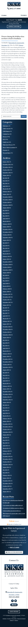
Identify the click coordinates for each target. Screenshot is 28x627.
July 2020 (5, 210)
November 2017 (7, 297)
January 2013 (6, 453)
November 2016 (7, 329)
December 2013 (7, 424)
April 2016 (5, 348)
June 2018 (5, 278)
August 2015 (6, 370)
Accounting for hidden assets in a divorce (13, 508)
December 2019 (7, 229)
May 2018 (5, 280)
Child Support (6, 131)
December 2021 (7, 164)
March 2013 (6, 448)
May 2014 (5, 410)
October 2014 (6, 397)
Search (24, 15)
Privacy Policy (14, 618)
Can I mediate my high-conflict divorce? (13, 505)
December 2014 (7, 391)
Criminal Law (6, 134)
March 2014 (6, 416)
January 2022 (6, 162)
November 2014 (7, 394)
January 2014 (6, 421)
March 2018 (6, 286)
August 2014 (6, 402)
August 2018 (6, 272)
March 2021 (6, 189)
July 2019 (5, 243)
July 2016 (5, 340)
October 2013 (6, 429)
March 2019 (6, 253)
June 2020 (5, 213)
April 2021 (5, 186)
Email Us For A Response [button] (14, 552)
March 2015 (6, 383)
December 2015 (7, 359)
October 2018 (6, 267)
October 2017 (6, 299)
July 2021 (5, 178)
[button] (4, 15)
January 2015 (6, 389)
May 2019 (5, 248)
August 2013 (6, 435)
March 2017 (6, 318)
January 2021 (6, 194)
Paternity (5, 150)
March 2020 (6, 221)
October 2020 (6, 202)
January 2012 (6, 478)
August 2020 (6, 207)
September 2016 (7, 334)
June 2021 (5, 180)
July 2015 (5, 372)
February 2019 (6, 256)
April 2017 (5, 316)
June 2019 (5, 245)
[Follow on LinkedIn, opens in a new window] (15, 600)
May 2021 (5, 183)
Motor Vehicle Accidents (9, 147)
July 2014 (5, 405)
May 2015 (5, 378)
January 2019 (6, 259)
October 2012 (6, 462)
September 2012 (7, 464)
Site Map (9, 618)
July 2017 (5, 307)
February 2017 (6, 321)
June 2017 (5, 310)
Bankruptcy (5, 126)
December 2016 (7, 326)
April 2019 (5, 251)
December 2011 (7, 480)
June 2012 (5, 472)
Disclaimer (4, 618)
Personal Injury (6, 153)
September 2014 (7, 399)
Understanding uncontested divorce (12, 511)
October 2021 (6, 170)
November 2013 (7, 426)
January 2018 (6, 291)
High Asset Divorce (8, 144)
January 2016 (6, 356)
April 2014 (5, 413)
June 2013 (5, 440)
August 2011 (6, 491)
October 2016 (6, 332)
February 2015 (6, 386)
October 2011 (6, 486)
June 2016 (5, 343)
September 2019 (7, 237)
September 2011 (7, 489)
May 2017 (5, 313)
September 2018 (7, 270)
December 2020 (7, 197)
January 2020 (6, 226)
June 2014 (5, 407)
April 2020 (5, 218)
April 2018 (5, 283)
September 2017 (7, 302)
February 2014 (6, 418)
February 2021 (6, 191)
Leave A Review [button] (13, 611)
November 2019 (7, 232)
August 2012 (6, 467)
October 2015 (6, 364)
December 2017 (7, 294)
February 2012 (6, 475)
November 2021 (7, 167)
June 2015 (5, 375)
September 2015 (7, 367)
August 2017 (6, 305)
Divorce (21, 45)
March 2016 (6, 351)
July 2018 (5, 275)
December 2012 (7, 456)
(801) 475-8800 (15, 8)
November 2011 (7, 483)
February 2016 (6, 353)
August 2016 (6, 337)
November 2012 (7, 459)
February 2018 (6, 289)
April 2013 (5, 445)
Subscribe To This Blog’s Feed (14, 524)
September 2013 (7, 432)
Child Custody (6, 128)
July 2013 (5, 437)
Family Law (6, 142)
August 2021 (6, 175)
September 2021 (7, 172)
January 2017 (6, 324)
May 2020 (5, 216)
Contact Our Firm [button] (14, 26)
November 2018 (7, 264)
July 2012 (5, 470)
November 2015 (7, 362)
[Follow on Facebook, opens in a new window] (12, 600)
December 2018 (7, 262)
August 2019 (6, 240)
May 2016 (5, 345)
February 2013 (6, 451)
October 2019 (6, 234)
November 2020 (7, 199)
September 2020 (7, 205)
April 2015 (5, 380)
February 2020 (6, 224)
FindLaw (16, 620)
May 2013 (5, 443)
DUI (4, 139)
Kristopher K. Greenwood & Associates (13, 615)
